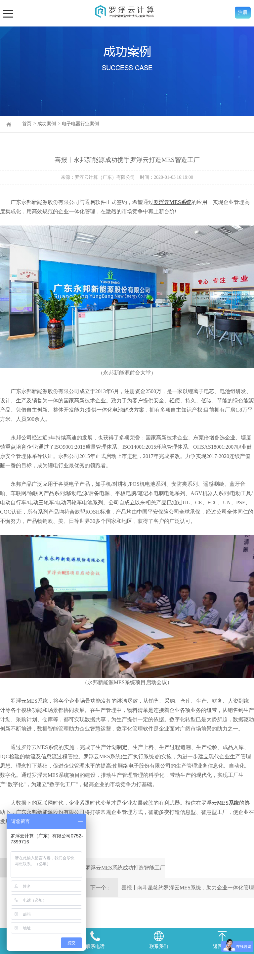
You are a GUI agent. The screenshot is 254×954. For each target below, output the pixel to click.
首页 (26, 123)
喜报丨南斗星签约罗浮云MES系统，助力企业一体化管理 (187, 887)
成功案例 (46, 123)
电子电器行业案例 (80, 123)
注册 (242, 12)
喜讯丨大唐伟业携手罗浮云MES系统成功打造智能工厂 (101, 868)
